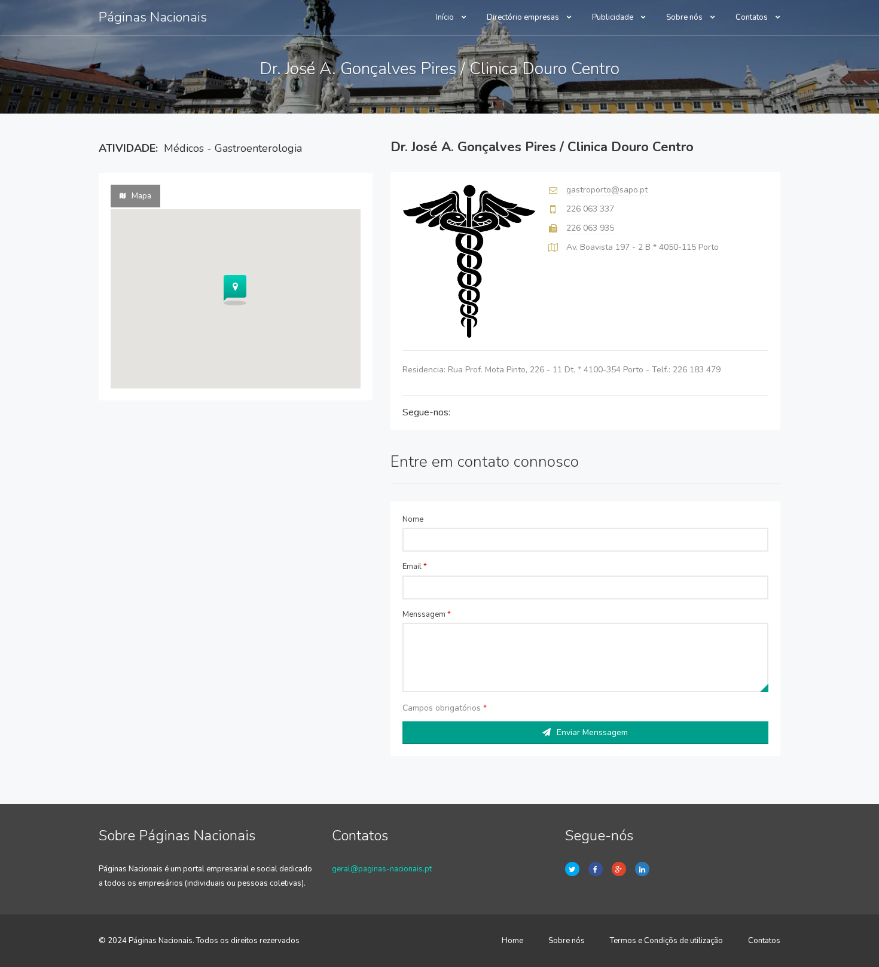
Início (446, 17)
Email (414, 566)
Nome (412, 519)
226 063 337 (590, 209)
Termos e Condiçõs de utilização (666, 940)
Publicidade (613, 17)
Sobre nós (685, 17)
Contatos (752, 17)
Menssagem (426, 614)
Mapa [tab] (141, 196)
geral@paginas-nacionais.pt (382, 869)
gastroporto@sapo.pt (607, 189)
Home (512, 940)
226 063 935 (590, 228)
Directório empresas (524, 17)
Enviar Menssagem (592, 732)
